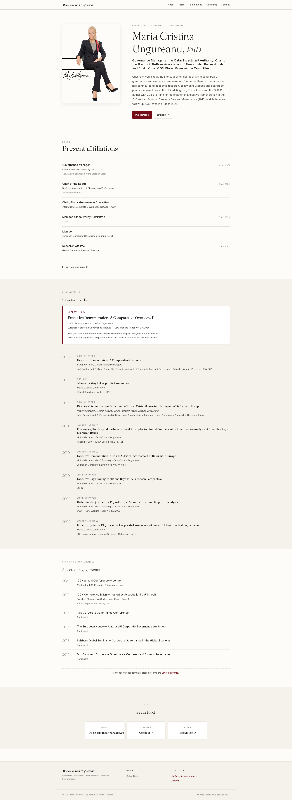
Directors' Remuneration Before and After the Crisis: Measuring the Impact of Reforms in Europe (138, 406)
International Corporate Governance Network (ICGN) (89, 206)
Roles (181, 4)
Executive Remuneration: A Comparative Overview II (111, 318)
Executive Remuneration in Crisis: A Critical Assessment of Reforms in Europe (126, 456)
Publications (195, 4)
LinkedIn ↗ (163, 114)
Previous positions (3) (76, 267)
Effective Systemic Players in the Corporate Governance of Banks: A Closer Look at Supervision (138, 525)
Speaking (211, 4)
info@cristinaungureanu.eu (184, 776)
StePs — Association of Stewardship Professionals (89, 188)
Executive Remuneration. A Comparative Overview (109, 360)
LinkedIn (175, 780)
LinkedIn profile (170, 672)
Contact (225, 4)
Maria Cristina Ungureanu (78, 4)
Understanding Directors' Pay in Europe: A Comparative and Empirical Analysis (127, 502)
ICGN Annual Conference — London (99, 580)
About (171, 4)
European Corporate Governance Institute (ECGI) (88, 235)
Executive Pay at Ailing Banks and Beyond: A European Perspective (119, 479)
